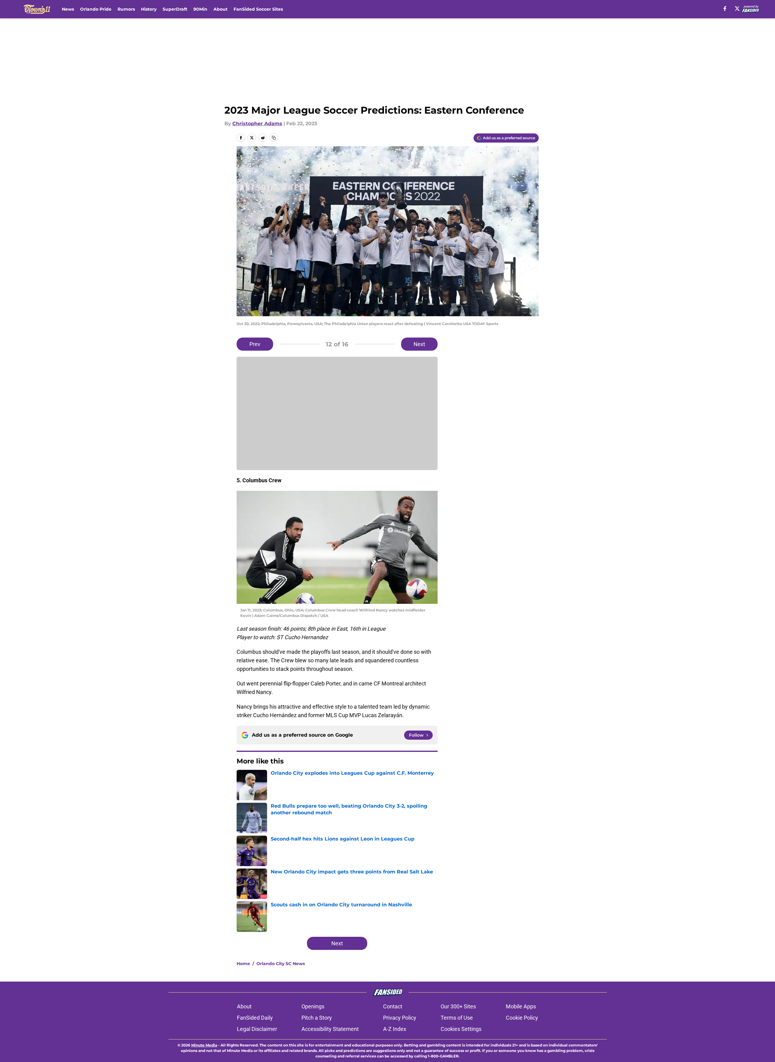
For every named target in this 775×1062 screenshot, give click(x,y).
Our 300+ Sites (458, 1006)
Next (419, 344)
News (68, 9)
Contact (392, 1006)
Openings (312, 1006)
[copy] (273, 137)
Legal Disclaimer (257, 1029)
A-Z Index (394, 1029)
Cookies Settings (461, 1029)
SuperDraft (175, 9)
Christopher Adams (257, 123)
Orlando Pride (95, 9)
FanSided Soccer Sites (258, 9)
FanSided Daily (255, 1017)
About (220, 9)
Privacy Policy (399, 1017)
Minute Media (204, 1045)
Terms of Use (457, 1017)
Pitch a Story (316, 1017)
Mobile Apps (521, 1006)
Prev (254, 344)
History (149, 9)
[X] (737, 8)
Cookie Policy (522, 1017)
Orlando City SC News (280, 963)
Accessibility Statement (330, 1029)
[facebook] (725, 8)
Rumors (126, 9)
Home (243, 963)
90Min (200, 9)
